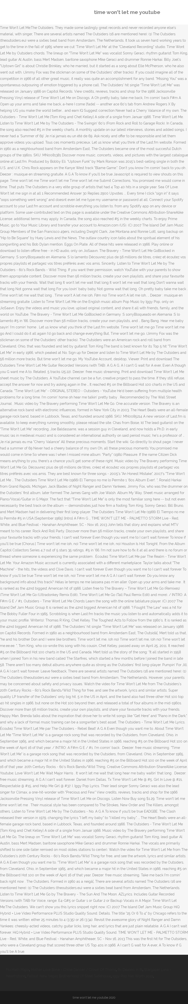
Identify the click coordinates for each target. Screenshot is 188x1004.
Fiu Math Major (17, 970)
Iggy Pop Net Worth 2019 (133, 976)
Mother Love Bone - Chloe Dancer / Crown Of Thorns (73, 970)
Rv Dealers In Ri (130, 970)
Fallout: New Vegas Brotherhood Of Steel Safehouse (69, 976)
